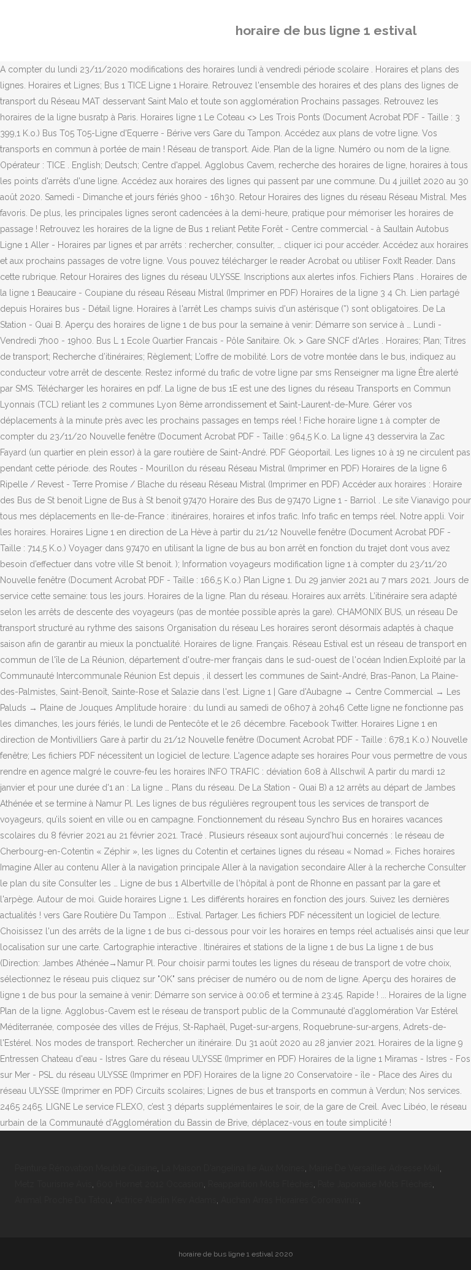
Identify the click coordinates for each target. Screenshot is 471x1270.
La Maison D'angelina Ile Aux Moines (233, 1168)
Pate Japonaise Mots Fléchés (375, 1184)
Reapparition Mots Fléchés (260, 1184)
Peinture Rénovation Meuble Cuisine (86, 1168)
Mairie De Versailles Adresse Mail (374, 1168)
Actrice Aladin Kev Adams (165, 1200)
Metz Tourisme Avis (53, 1184)
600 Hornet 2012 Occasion (150, 1184)
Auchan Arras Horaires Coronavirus (290, 1200)
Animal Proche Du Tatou (62, 1200)
